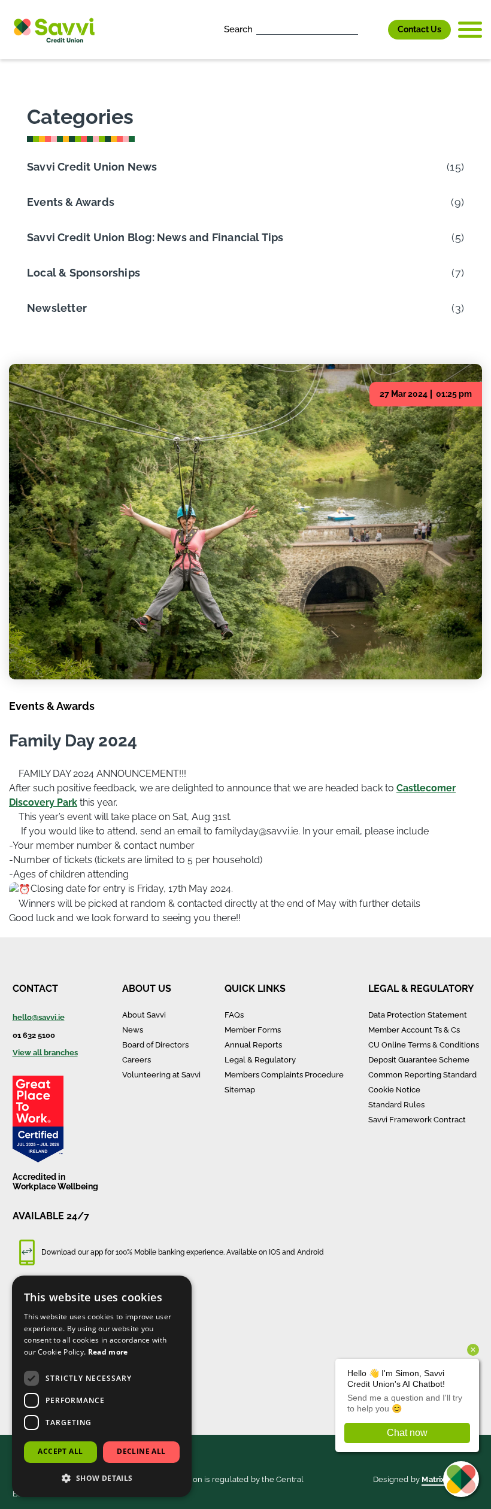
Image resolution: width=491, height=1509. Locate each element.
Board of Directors (155, 1044)
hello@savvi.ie (39, 1017)
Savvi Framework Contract (417, 1119)
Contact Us (419, 29)
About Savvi (144, 1014)
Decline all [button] (141, 1451)
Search (238, 29)
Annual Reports (253, 1044)
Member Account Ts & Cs (414, 1029)
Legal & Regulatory (260, 1059)
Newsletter (245, 308)
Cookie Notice (394, 1089)
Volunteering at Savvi (161, 1074)
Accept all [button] (60, 1451)
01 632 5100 (34, 1035)
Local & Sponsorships (245, 272)
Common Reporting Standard (422, 1074)
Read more (108, 1352)
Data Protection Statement (417, 1014)
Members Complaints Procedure (284, 1074)
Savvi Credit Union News (245, 166)
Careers (136, 1059)
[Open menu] (470, 30)
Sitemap (240, 1089)
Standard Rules (396, 1104)
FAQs (234, 1014)
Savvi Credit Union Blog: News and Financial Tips (245, 237)
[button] (102, 1478)
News (132, 1029)
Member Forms (253, 1029)
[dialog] (102, 1386)
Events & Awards (245, 202)
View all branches (45, 1052)
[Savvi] (54, 29)
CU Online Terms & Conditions (423, 1044)
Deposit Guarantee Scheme (418, 1059)
